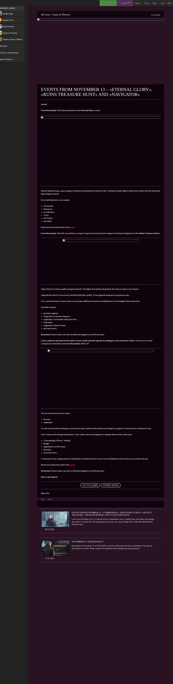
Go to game (90, 485)
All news (45, 14)
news (50, 499)
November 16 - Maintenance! (87, 542)
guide (72, 227)
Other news (111, 485)
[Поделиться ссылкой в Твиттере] (75, 493)
